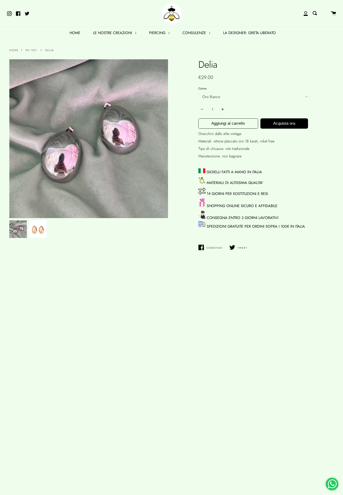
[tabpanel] (88, 138)
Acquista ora (284, 123)
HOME (75, 32)
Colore (202, 88)
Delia (49, 50)
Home (14, 50)
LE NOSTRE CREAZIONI (113, 32)
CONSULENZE (194, 32)
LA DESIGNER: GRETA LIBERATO (249, 32)
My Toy (31, 50)
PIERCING (158, 32)
